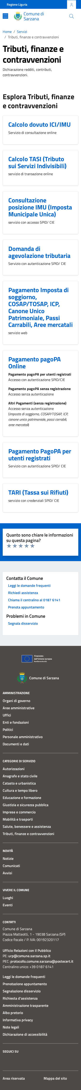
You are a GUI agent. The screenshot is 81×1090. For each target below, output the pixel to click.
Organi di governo (16, 700)
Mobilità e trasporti (18, 819)
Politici (8, 729)
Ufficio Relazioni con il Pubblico (27, 950)
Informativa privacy (18, 1020)
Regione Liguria (17, 4)
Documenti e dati (16, 744)
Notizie (8, 858)
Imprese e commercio (19, 812)
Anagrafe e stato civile (20, 776)
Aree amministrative (18, 708)
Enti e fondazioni (16, 722)
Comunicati (11, 865)
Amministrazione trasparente (25, 1005)
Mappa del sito (55, 1078)
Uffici (7, 715)
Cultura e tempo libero (20, 790)
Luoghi (8, 897)
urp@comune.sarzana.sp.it (29, 956)
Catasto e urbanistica (19, 783)
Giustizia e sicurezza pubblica (25, 805)
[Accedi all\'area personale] (71, 4)
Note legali (11, 1027)
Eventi (8, 905)
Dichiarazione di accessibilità (25, 1034)
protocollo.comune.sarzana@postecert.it (41, 961)
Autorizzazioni (14, 768)
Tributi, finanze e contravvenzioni (28, 833)
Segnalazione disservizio (21, 991)
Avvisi (7, 873)
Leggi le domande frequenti (24, 976)
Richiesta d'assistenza (20, 998)
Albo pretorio (13, 1012)
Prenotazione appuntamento (25, 984)
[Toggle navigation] (5, 16)
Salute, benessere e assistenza (27, 826)
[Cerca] (71, 16)
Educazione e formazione (22, 797)
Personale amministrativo (23, 736)
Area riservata (14, 1078)
